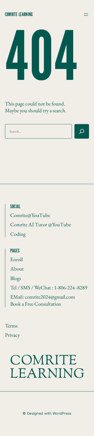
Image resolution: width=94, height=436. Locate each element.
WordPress (62, 413)
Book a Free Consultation (35, 303)
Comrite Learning (19, 14)
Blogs (15, 278)
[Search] (81, 131)
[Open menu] (86, 15)
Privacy (12, 335)
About (17, 268)
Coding (18, 234)
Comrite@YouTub (29, 215)
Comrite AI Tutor (29, 224)
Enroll (16, 259)
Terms (11, 325)
